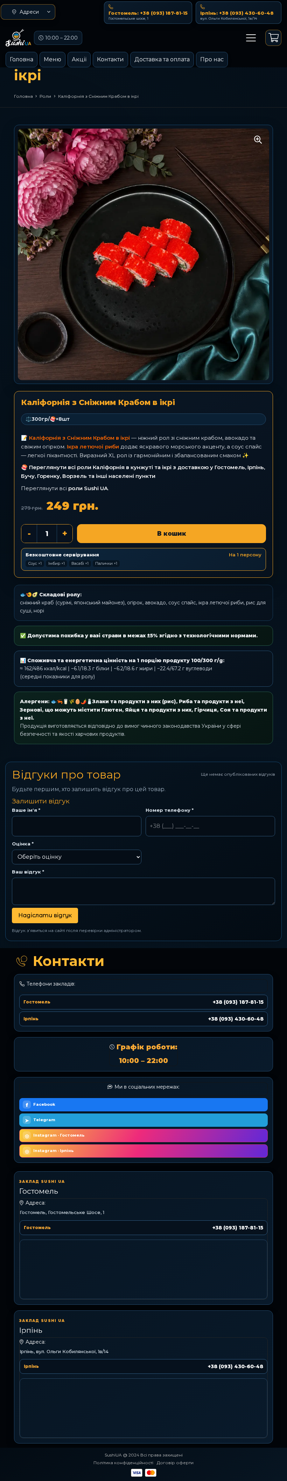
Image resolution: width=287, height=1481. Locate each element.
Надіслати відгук (45, 915)
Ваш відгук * (28, 872)
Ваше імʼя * (26, 810)
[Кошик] (273, 38)
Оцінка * (23, 843)
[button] (28, 12)
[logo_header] (18, 38)
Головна (23, 96)
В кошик (171, 533)
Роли (45, 96)
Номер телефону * (170, 810)
